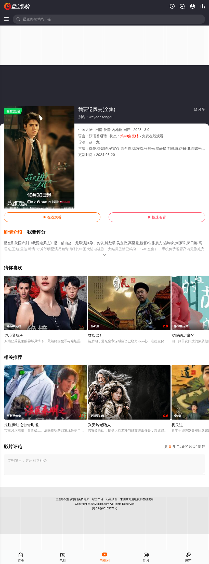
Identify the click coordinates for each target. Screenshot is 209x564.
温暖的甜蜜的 (183, 335)
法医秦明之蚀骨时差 (21, 425)
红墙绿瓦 (95, 335)
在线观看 (52, 217)
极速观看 (157, 217)
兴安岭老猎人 (99, 425)
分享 (199, 109)
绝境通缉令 (13, 335)
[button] (15, 232)
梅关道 (177, 425)
